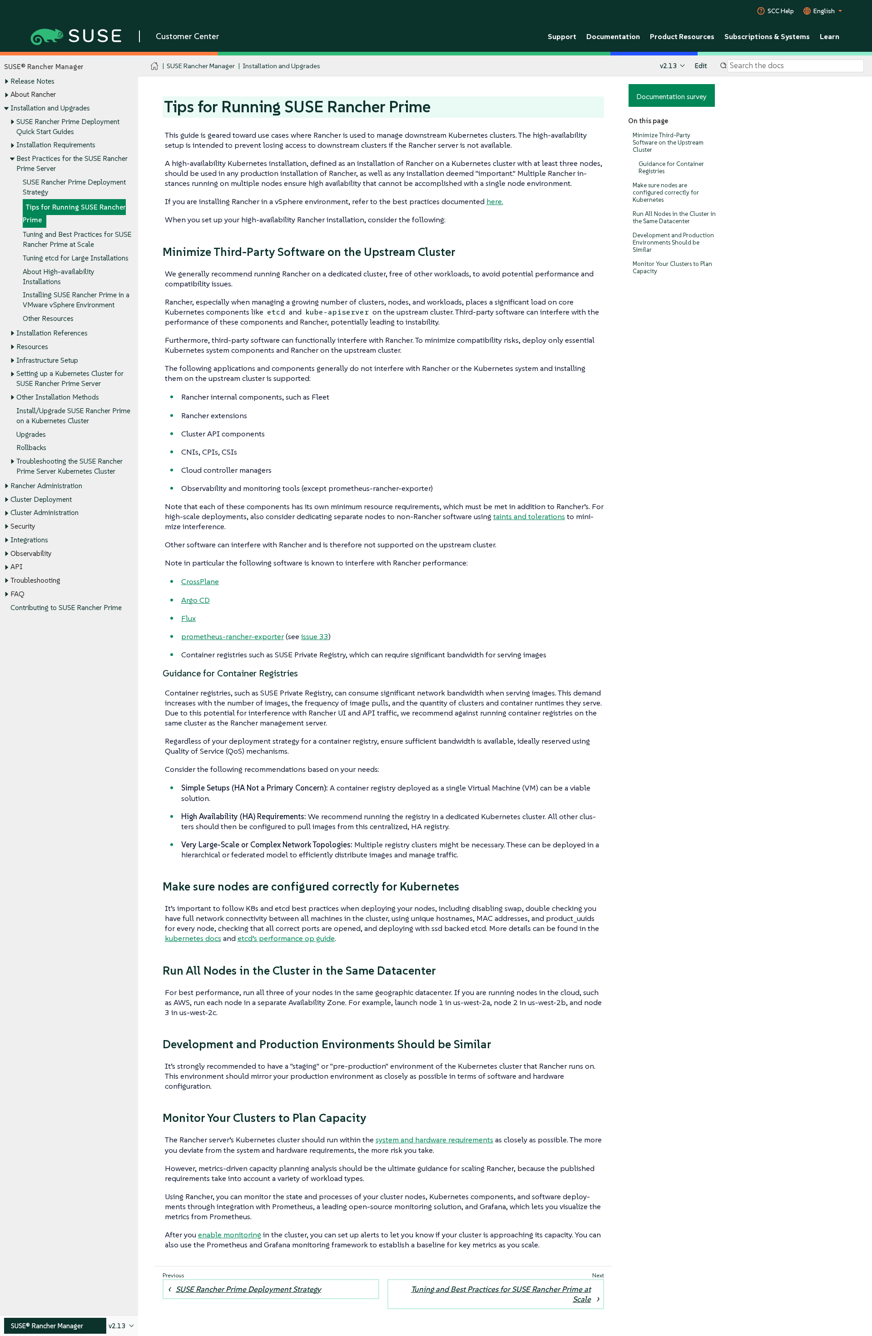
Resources (32, 346)
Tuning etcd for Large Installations (76, 258)
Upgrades (31, 434)
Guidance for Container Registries (671, 167)
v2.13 (668, 65)
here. (494, 201)
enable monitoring (229, 1235)
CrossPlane (200, 581)
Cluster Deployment (41, 499)
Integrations (29, 539)
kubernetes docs (193, 938)
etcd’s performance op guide (286, 938)
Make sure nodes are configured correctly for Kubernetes (666, 192)
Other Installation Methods (57, 397)
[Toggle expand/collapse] (6, 81)
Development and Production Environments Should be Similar (673, 242)
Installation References (52, 333)
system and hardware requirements (434, 1140)
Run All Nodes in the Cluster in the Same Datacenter (674, 217)
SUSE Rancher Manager (201, 65)
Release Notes (32, 81)
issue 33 (314, 636)
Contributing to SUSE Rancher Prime (66, 607)
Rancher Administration (46, 485)
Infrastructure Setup (47, 360)
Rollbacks (31, 447)
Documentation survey (671, 96)
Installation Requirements (55, 144)
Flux (188, 618)
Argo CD (195, 600)
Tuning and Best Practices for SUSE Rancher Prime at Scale (501, 1294)
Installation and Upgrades (50, 108)
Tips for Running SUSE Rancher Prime (74, 213)
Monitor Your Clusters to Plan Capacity (672, 267)
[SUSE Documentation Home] (154, 66)
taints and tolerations (529, 516)
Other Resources (48, 318)
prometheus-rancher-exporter (232, 636)
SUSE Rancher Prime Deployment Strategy (248, 1289)
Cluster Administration (44, 512)
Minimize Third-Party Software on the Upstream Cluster (668, 142)
